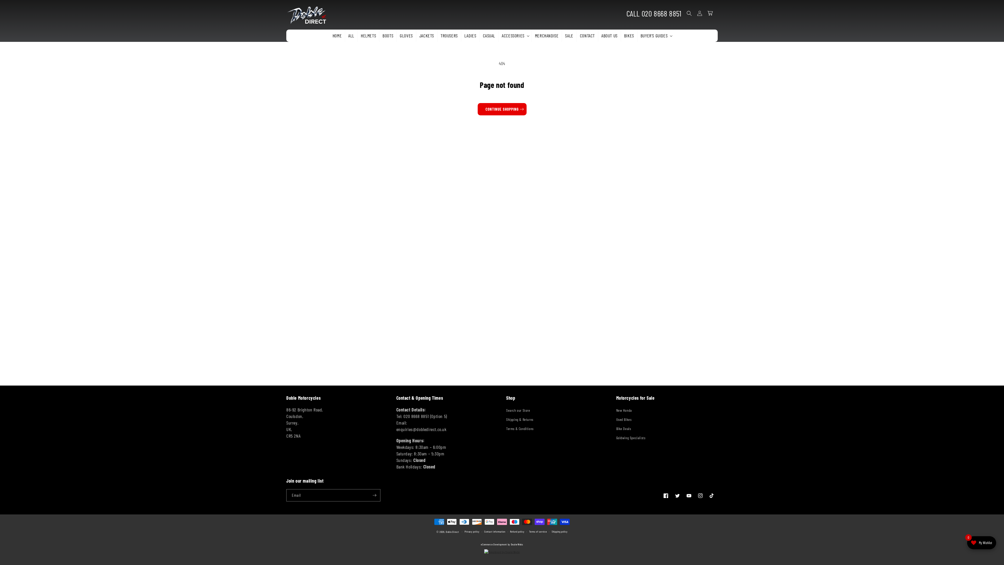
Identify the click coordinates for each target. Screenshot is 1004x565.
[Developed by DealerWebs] (502, 552)
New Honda (624, 410)
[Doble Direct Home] (308, 13)
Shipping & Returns (519, 419)
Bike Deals (623, 428)
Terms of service (538, 531)
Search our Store (518, 410)
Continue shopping (502, 109)
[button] (515, 36)
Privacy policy (472, 531)
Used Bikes (624, 419)
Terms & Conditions (520, 428)
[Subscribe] (374, 495)
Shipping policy (560, 531)
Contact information (494, 531)
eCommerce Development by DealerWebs (502, 544)
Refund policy (517, 531)
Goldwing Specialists (631, 438)
